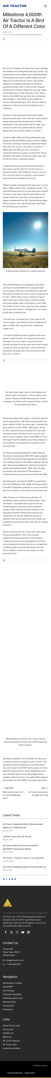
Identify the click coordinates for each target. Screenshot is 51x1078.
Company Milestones (22, 34)
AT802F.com (8, 1033)
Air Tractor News (9, 34)
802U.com (7, 1037)
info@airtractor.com (15, 960)
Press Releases (36, 34)
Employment (8, 1006)
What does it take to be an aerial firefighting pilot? (13, 793)
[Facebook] (6, 932)
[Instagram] (11, 932)
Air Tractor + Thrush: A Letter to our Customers (23, 858)
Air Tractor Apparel (11, 1041)
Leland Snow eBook (11, 1048)
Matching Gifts (9, 1002)
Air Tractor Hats (10, 1045)
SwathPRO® (8, 987)
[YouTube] (23, 932)
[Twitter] (17, 932)
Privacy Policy (30, 1073)
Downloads (8, 1009)
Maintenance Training (12, 983)
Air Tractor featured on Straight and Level (38, 792)
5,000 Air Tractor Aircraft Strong (17, 837)
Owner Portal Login (11, 1026)
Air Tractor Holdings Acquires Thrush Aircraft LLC (24, 867)
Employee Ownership (12, 994)
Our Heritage (8, 991)
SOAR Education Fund (12, 998)
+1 (13, 964)
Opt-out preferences (15, 1073)
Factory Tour (8, 1029)
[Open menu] (45, 5)
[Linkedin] (28, 932)
